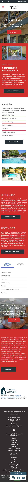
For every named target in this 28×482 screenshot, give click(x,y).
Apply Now (13, 32)
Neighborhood (14, 444)
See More (6, 87)
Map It (13, 320)
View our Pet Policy (10, 216)
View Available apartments (12, 251)
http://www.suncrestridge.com (14, 426)
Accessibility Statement (14, 448)
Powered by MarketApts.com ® (14, 434)
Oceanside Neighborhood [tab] (20, 264)
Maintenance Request (14, 464)
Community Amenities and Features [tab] (7, 264)
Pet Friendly (14, 468)
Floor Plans (14, 442)
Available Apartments (13, 90)
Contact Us (8, 369)
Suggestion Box (14, 466)
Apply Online (23, 1)
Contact (14, 446)
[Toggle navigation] (3, 7)
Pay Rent (14, 460)
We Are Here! (18, 473)
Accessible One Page (14, 450)
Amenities (14, 440)
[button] (13, 478)
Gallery (14, 438)
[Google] (14, 430)
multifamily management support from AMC (11, 396)
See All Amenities (13, 141)
